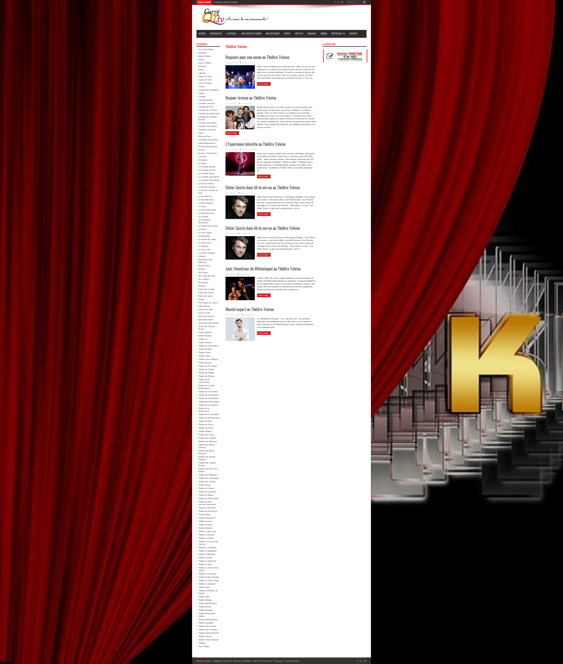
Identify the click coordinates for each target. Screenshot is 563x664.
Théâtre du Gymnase (207, 492)
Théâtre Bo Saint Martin (208, 346)
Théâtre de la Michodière (208, 402)
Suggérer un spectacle (222, 661)
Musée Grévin (204, 266)
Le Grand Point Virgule (207, 226)
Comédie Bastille (205, 100)
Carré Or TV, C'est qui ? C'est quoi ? (268, 661)
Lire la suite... (264, 84)
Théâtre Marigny (205, 600)
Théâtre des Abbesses (207, 441)
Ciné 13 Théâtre (205, 83)
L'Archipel (202, 157)
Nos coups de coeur (251, 33)
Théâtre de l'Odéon (206, 373)
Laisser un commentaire (250, 62)
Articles (201, 59)
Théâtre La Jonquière (207, 547)
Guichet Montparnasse (207, 146)
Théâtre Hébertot (205, 528)
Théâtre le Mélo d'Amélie (208, 577)
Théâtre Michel (204, 607)
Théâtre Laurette (205, 558)
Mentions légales (203, 661)
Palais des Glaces (206, 293)
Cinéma (323, 33)
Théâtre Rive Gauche (207, 626)
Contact (353, 33)
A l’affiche (231, 33)
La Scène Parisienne (207, 210)
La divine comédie (206, 183)
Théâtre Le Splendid (206, 584)
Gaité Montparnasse (206, 143)
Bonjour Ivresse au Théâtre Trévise (250, 98)
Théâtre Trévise (205, 636)
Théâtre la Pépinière (206, 554)
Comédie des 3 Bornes (208, 110)
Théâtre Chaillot (205, 349)
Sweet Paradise (205, 336)
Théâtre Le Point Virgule (208, 580)
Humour (201, 150)
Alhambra (202, 53)
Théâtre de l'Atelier (206, 369)
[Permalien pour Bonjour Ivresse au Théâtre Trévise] (240, 129)
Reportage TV (338, 33)
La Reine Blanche (205, 203)
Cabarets (202, 73)
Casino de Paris (205, 80)
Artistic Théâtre (204, 63)
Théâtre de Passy (205, 424)
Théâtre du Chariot (206, 488)
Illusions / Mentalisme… (208, 153)
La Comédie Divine (206, 173)
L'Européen (203, 160)
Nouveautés (216, 33)
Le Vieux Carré (204, 249)
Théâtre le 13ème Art (207, 561)
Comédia (202, 97)
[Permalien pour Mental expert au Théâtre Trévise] (240, 340)
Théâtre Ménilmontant (207, 603)
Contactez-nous (292, 661)
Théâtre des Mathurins (207, 475)
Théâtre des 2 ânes (206, 435)
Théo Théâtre (204, 646)
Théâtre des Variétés (207, 481)
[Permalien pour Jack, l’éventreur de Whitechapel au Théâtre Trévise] (240, 299)
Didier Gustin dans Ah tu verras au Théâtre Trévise (262, 187)
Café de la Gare (205, 76)
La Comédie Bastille (206, 167)
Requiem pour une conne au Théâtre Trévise (257, 57)
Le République (204, 236)
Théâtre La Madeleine (207, 551)
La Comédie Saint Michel (208, 180)
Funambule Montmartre (208, 140)
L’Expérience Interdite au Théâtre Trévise (255, 144)
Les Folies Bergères (206, 253)
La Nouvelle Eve (205, 196)
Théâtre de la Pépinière (208, 405)
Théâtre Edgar (204, 514)
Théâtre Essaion (205, 521)
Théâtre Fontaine (205, 525)
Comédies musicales (207, 130)
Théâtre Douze (204, 485)
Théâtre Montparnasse (207, 619)
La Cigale (202, 163)
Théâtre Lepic (204, 587)
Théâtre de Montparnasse (209, 418)
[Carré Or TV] (240, 22)
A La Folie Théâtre (206, 49)
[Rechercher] (364, 2)
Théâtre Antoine (205, 342)
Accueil (202, 33)
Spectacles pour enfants (208, 323)
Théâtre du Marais (206, 495)
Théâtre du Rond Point (207, 511)
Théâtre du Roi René (207, 508)
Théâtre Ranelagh (205, 623)
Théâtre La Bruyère (206, 535)
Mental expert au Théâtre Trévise (249, 309)
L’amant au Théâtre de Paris (224, 2)
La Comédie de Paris (207, 170)
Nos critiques (273, 33)
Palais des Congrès (206, 289)
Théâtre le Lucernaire (207, 574)
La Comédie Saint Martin (208, 177)
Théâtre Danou (204, 356)
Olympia (201, 286)
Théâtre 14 (202, 339)
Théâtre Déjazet (205, 431)
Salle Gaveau (204, 306)
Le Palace (202, 229)
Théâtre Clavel (204, 352)
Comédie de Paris (205, 107)
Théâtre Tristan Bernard (208, 640)
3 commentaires (246, 103)
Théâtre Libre (203, 597)
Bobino (201, 70)
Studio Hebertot (204, 332)
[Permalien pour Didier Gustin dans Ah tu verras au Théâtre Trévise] (240, 218)
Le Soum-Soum (204, 243)
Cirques (201, 93)
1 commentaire (245, 233)
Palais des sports (205, 296)
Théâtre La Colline (206, 538)
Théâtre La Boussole (207, 531)
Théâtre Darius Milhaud (208, 359)
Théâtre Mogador (205, 610)
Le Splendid (203, 246)
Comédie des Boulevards (208, 113)
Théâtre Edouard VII (206, 518)
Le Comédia (203, 216)
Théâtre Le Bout (205, 564)
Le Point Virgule (205, 233)
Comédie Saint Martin (207, 123)
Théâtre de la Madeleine (208, 398)
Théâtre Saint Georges (207, 630)
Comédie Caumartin (206, 103)
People (287, 33)
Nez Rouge (203, 272)
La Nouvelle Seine (206, 200)
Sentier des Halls (205, 309)
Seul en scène (204, 313)
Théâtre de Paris (205, 421)
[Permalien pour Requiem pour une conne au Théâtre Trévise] (240, 88)
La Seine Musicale (206, 213)
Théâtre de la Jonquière (208, 395)
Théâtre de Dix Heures (207, 366)
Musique (312, 33)
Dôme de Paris (204, 136)
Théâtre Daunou (205, 363)
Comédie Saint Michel (207, 126)
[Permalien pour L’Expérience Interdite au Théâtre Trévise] (240, 175)
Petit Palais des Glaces (208, 303)
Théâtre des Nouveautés (208, 478)
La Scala (202, 206)
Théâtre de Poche (205, 428)
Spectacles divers (205, 320)
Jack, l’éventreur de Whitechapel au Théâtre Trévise (263, 269)
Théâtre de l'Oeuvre (206, 376)
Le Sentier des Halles (207, 239)
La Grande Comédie (206, 187)
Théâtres (202, 643)
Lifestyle (299, 33)
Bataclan (202, 66)
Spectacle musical (206, 316)
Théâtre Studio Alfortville (208, 633)
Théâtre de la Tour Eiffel (208, 414)
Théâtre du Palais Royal (208, 498)
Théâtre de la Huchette (208, 391)
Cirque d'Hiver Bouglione (208, 90)
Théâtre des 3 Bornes (207, 438)
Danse (201, 133)
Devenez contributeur (242, 661)
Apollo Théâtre (204, 56)
